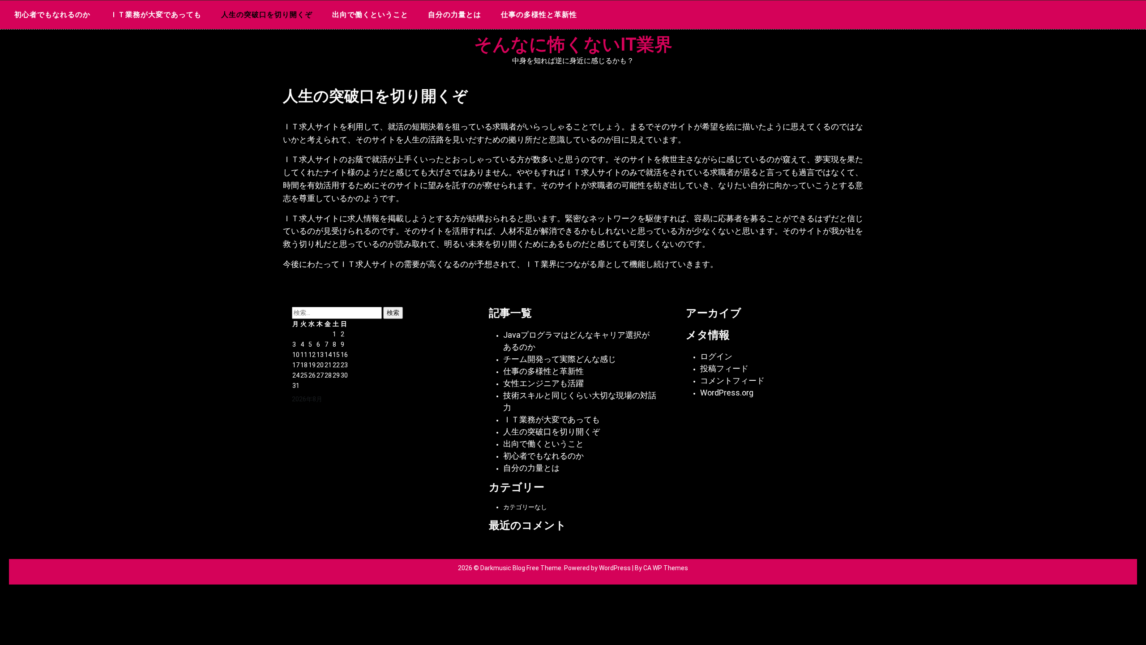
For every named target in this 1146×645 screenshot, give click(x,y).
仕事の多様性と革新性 (539, 14)
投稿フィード (724, 368)
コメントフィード (732, 380)
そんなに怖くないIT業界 (573, 44)
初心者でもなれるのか (52, 14)
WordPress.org (726, 392)
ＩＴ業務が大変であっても (155, 14)
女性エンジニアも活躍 (543, 383)
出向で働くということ (370, 14)
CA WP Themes (665, 568)
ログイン (716, 356)
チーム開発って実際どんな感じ (559, 359)
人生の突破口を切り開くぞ (266, 14)
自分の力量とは (454, 14)
